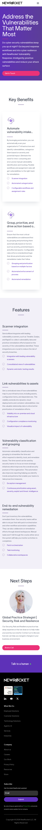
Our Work (7, 759)
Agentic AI (8, 726)
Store (6, 774)
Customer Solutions (11, 716)
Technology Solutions (12, 721)
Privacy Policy (9, 764)
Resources (8, 769)
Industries (7, 736)
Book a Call (9, 648)
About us (7, 750)
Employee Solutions (11, 711)
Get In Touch (10, 73)
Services (7, 731)
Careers (7, 754)
